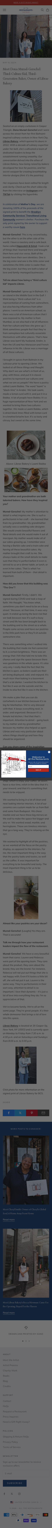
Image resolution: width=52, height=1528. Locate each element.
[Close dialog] (49, 752)
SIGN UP (38, 770)
